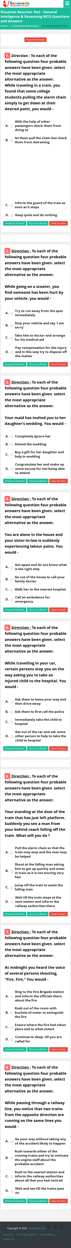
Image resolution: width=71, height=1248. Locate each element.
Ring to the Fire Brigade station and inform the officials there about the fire (39, 996)
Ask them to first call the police (39, 712)
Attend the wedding (30, 444)
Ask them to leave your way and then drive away (40, 701)
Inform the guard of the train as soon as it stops (40, 205)
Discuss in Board (38, 223)
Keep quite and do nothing (36, 215)
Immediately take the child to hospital (38, 722)
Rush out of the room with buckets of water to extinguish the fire (39, 1012)
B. (7, 140)
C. (7, 205)
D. (7, 215)
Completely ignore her (33, 436)
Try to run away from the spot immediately (39, 313)
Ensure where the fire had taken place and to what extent (40, 1027)
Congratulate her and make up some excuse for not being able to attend (40, 468)
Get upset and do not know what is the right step (41, 567)
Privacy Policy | (48, 1234)
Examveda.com (36, 1228)
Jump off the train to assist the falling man (39, 887)
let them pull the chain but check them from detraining (41, 140)
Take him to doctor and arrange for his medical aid (40, 337)
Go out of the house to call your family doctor (40, 579)
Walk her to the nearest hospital (40, 589)
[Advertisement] (35, 172)
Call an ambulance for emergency (32, 599)
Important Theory (35, 39)
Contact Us (8, 1239)
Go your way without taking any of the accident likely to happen (40, 1141)
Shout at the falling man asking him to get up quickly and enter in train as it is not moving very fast (40, 870)
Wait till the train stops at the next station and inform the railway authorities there (38, 901)
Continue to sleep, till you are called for (38, 1039)
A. (7, 126)
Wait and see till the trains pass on (39, 1190)
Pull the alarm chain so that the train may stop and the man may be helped (41, 852)
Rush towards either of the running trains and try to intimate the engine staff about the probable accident (41, 1157)
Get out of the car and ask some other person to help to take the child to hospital (40, 736)
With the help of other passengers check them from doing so (38, 125)
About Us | (8, 1234)
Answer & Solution (14, 223)
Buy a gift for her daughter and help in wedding (39, 454)
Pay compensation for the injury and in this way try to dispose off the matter (41, 352)
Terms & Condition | (27, 1234)
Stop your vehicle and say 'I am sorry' (39, 325)
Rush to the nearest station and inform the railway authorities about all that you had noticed (39, 1176)
